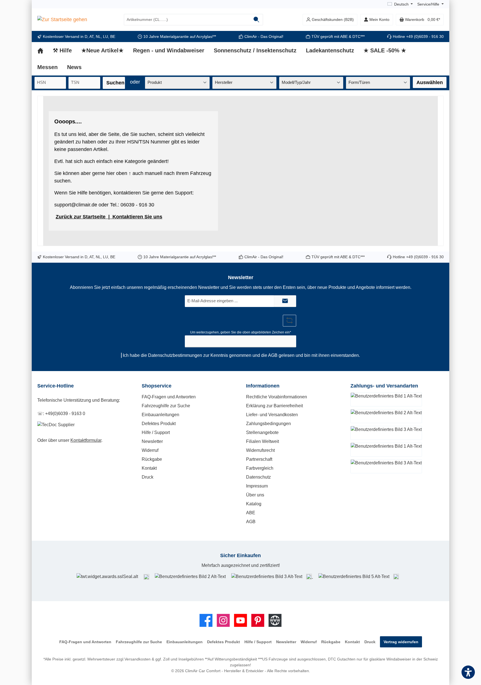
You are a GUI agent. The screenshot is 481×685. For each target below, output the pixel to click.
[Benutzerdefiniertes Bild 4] (309, 576)
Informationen (262, 386)
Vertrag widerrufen (401, 642)
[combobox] (187, 19)
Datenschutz (258, 477)
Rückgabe (152, 459)
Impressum (257, 486)
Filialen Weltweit (262, 441)
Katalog (253, 503)
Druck (147, 477)
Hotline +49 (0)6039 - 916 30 (418, 36)
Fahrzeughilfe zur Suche (166, 405)
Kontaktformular (85, 440)
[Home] (45, 50)
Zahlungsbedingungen (268, 423)
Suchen (115, 83)
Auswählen (429, 82)
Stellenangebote (262, 432)
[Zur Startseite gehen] (62, 20)
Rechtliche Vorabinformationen (276, 396)
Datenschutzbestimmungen (175, 355)
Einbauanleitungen (160, 414)
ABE (250, 512)
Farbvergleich (259, 468)
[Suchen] (256, 19)
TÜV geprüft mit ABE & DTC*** (338, 36)
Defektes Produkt (159, 423)
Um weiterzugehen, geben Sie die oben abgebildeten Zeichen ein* (240, 332)
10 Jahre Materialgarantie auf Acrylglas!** (179, 36)
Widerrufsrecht (260, 450)
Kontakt (149, 468)
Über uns (255, 495)
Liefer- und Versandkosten (272, 414)
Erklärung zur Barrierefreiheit (274, 405)
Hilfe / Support (156, 432)
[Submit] (285, 301)
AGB (273, 355)
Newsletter (152, 441)
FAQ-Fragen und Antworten (169, 396)
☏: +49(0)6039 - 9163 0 (61, 413)
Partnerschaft (259, 459)
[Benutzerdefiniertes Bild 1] (146, 576)
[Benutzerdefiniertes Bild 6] (396, 576)
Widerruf (150, 450)
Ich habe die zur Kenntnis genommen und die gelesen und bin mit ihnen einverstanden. (241, 355)
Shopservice (156, 386)
